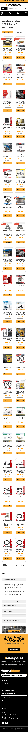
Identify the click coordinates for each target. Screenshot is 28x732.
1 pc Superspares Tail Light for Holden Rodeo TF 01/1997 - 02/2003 (20, 76)
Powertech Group (14, 729)
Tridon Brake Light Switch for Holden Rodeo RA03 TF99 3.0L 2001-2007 (20, 419)
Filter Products (6, 32)
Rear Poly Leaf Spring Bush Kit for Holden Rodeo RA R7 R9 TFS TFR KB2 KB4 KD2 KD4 (7, 76)
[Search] (25, 8)
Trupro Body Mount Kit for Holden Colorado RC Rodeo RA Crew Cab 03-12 (20, 471)
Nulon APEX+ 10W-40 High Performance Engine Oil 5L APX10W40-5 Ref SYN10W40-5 (20, 340)
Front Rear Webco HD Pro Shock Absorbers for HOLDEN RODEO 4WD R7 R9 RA (7, 261)
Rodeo (11, 18)
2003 (16, 18)
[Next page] (24, 565)
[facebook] (3, 723)
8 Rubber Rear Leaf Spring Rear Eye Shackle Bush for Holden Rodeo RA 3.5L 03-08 (7, 129)
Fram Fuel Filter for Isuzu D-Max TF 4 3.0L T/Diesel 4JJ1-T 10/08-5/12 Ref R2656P (20, 208)
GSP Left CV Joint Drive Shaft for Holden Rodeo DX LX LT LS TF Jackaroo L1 (7, 313)
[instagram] (6, 723)
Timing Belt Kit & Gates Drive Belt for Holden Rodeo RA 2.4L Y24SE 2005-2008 (8, 419)
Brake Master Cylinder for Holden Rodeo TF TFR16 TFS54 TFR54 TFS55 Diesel (20, 155)
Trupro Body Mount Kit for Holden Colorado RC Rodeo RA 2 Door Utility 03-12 (7, 472)
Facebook (10, 1)
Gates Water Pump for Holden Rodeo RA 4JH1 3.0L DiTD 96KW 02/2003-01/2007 (20, 287)
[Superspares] (13, 4)
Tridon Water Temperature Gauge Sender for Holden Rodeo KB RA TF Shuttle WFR (20, 446)
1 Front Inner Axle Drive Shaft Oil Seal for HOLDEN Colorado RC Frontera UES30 (7, 551)
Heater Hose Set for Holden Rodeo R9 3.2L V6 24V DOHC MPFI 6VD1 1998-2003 (20, 314)
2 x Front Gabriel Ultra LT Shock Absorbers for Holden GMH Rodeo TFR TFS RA (7, 103)
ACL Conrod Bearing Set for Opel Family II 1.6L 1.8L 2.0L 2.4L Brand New (20, 128)
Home (3, 18)
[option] (14, 1)
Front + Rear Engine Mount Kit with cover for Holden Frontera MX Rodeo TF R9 (20, 234)
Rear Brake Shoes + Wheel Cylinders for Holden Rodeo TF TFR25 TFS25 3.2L (7, 393)
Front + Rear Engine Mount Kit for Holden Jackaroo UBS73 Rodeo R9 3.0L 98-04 (7, 235)
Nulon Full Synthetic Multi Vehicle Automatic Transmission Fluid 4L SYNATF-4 (7, 366)
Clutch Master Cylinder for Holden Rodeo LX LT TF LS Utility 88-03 (7, 181)
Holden (7, 18)
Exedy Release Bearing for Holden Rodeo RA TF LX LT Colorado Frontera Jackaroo (7, 208)
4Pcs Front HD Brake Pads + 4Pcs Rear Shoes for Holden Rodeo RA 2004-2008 (20, 103)
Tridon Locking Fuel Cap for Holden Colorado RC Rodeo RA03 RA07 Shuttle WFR (7, 446)
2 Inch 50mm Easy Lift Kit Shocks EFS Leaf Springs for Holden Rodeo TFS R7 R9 (7, 50)
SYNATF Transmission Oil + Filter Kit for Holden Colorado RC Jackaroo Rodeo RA (20, 393)
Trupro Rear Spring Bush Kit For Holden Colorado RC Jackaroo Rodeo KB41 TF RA (20, 498)
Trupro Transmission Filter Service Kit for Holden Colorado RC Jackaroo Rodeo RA (7, 525)
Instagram (16, 1)
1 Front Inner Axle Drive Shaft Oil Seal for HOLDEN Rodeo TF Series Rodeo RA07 (20, 551)
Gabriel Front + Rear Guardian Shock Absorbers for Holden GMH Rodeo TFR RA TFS (7, 287)
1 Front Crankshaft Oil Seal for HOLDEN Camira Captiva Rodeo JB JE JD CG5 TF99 (20, 525)
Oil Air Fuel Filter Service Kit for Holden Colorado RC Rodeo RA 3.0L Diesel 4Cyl (20, 49)
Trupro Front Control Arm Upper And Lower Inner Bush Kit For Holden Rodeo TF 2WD (7, 498)
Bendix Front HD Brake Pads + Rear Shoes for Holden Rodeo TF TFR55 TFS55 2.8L (7, 155)
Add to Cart (8, 57)
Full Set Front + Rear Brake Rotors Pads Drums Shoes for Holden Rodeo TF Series (20, 261)
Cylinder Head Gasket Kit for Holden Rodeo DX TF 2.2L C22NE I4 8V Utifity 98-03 (20, 182)
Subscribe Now (14, 649)
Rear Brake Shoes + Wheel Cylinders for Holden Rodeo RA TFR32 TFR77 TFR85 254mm (20, 366)
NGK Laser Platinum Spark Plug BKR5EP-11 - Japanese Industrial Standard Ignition (7, 340)
